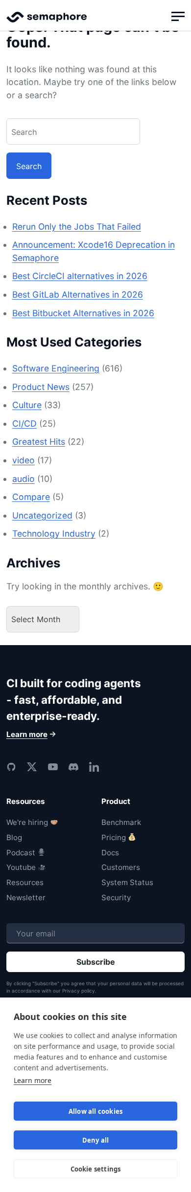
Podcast (20, 852)
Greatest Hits (38, 441)
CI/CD (24, 423)
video (23, 460)
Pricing (113, 837)
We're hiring (27, 822)
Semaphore (46, 21)
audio (23, 479)
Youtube (21, 867)
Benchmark (121, 822)
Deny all (95, 1140)
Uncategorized (42, 515)
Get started (95, 633)
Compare (31, 497)
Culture (27, 405)
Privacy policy (78, 991)
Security (116, 897)
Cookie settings (96, 1169)
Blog (14, 837)
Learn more (32, 1080)
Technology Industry (54, 533)
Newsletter (26, 897)
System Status (127, 882)
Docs (110, 852)
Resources (25, 882)
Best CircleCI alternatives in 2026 (79, 276)
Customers (120, 867)
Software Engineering (55, 368)
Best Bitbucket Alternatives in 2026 (83, 313)
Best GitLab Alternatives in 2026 (77, 294)
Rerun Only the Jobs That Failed (76, 226)
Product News (41, 387)
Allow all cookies (95, 1111)
